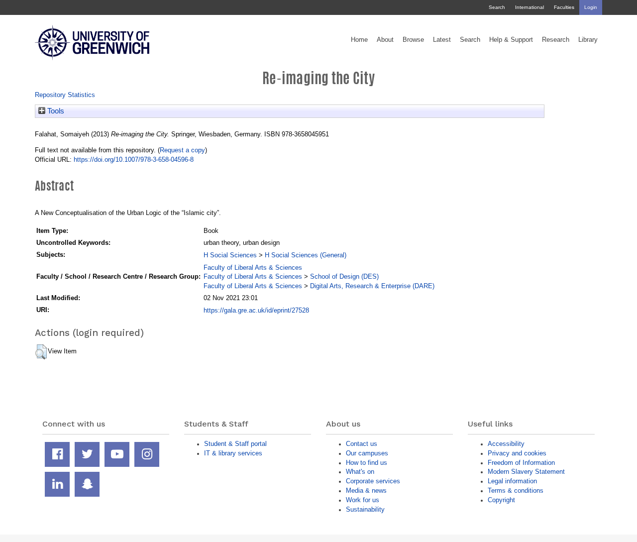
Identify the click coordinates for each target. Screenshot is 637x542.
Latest (442, 39)
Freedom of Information (521, 462)
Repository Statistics (65, 95)
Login (590, 7)
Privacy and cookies (517, 453)
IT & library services (233, 453)
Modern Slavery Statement (526, 471)
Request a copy (182, 150)
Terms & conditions (515, 490)
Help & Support (511, 39)
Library (588, 39)
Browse (413, 39)
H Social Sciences (230, 255)
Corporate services (373, 481)
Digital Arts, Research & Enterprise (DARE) (372, 286)
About (385, 39)
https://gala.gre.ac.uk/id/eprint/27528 (256, 310)
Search (497, 7)
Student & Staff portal (235, 443)
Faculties (564, 7)
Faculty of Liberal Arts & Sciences (253, 267)
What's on (360, 471)
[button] (41, 351)
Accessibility (506, 443)
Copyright (501, 500)
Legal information (512, 481)
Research (555, 39)
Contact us (361, 443)
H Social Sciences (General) (305, 255)
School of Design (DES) (344, 276)
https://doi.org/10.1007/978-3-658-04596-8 (134, 159)
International (529, 7)
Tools (54, 111)
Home (359, 39)
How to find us (366, 462)
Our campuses (367, 453)
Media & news (366, 490)
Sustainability (365, 509)
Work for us (362, 500)
